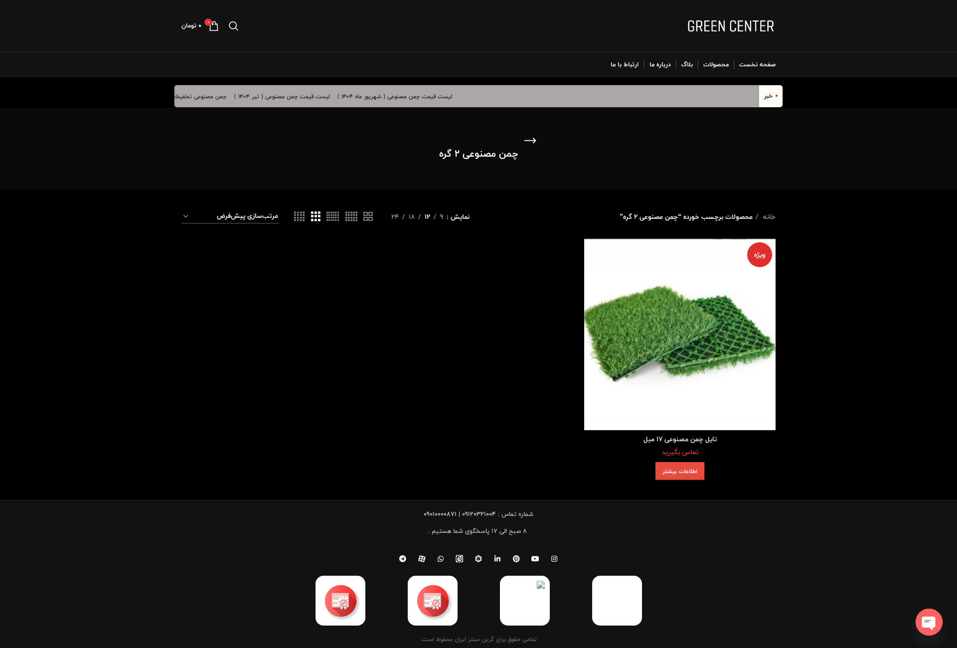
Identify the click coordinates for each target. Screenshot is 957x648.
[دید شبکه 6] (332, 216)
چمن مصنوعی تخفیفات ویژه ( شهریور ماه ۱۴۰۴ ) (175, 96)
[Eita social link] (459, 558)
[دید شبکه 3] (315, 216)
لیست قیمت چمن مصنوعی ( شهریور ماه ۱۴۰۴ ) (401, 96)
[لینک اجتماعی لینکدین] (497, 558)
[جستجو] (234, 26)
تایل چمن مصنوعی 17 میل (680, 439)
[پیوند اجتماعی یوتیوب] (535, 558)
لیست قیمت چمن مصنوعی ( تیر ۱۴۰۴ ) (289, 96)
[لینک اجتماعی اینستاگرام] (554, 558)
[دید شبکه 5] (351, 216)
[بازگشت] (530, 141)
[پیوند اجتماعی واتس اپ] (440, 558)
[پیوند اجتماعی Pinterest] (516, 558)
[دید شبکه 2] (368, 216)
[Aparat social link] (421, 558)
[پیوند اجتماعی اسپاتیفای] (478, 558)
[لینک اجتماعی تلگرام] (402, 558)
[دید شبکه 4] (299, 216)
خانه (768, 216)
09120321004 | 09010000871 (460, 513)
